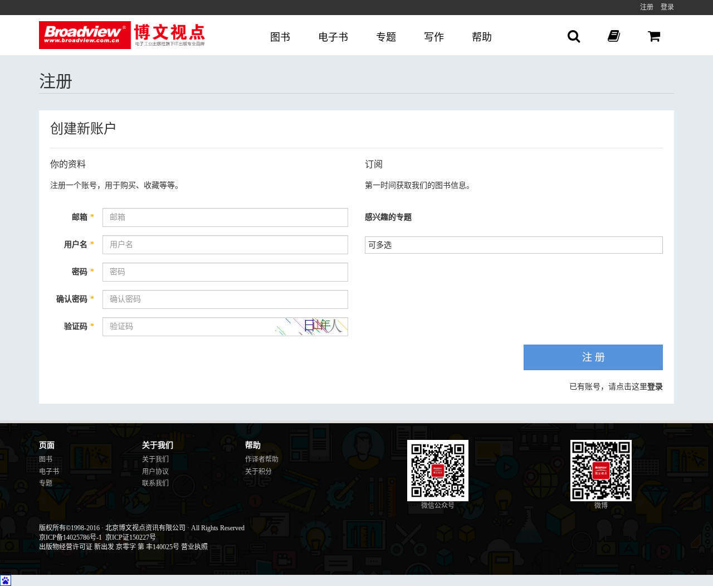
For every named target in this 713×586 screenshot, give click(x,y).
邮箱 (83, 217)
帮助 (482, 37)
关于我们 (155, 459)
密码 (83, 272)
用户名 (79, 244)
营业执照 (194, 547)
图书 (280, 37)
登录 (667, 7)
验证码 (79, 326)
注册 (646, 7)
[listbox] (384, 244)
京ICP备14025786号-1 (70, 537)
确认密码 (75, 299)
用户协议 (155, 472)
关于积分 (258, 472)
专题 (386, 37)
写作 (434, 37)
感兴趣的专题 (388, 217)
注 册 (593, 357)
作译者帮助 (262, 459)
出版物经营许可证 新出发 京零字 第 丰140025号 (109, 547)
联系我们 (155, 483)
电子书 (333, 37)
